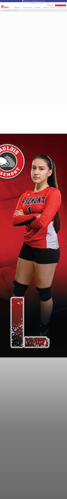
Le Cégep (45, 7)
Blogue (60, 3)
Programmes (17, 7)
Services (52, 7)
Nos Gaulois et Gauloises (11, 10)
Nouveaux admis (34, 3)
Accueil (4, 10)
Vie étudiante (37, 7)
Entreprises (59, 7)
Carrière (64, 3)
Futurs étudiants (50, 5)
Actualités (54, 3)
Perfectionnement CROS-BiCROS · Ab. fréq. (34, 1)
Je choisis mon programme (60, 5)
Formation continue (27, 7)
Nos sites (48, 3)
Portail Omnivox (41, 3)
